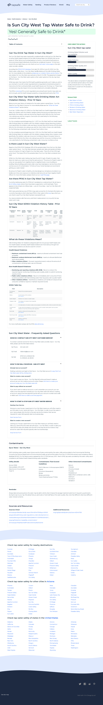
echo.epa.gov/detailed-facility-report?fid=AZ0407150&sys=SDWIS (28, 512)
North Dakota (54, 641)
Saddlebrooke (11, 577)
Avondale (10, 554)
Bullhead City (75, 597)
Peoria (9, 551)
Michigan (52, 633)
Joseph (9, 565)
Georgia (52, 626)
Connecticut (53, 624)
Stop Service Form (15, 432)
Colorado (31, 624)
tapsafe (15, 4)
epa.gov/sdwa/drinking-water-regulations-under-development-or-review (31, 515)
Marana (9, 575)
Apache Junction (34, 563)
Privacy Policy (24, 684)
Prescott (31, 565)
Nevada (9, 638)
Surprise (9, 549)
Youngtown (74, 549)
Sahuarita (53, 597)
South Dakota (33, 645)
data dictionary (39, 324)
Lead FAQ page (44, 175)
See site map (5, 694)
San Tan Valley (75, 563)
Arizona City (74, 568)
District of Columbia (13, 626)
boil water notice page (46, 64)
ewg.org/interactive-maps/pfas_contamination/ (23, 520)
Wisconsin (32, 650)
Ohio (72, 641)
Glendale (73, 551)
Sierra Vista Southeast (77, 609)
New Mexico (74, 638)
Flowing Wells (33, 611)
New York (10, 641)
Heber (52, 575)
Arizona (50, 581)
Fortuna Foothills (34, 604)
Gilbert (52, 561)
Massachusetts (33, 633)
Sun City (52, 549)
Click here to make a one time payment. (30, 395)
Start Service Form (15, 417)
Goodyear (32, 554)
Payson (31, 568)
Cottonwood (53, 570)
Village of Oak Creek (77, 570)
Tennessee (53, 645)
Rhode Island (75, 643)
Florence (10, 568)
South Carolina (11, 645)
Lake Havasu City (55, 595)
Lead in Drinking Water (76, 102)
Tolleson (52, 554)
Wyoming (53, 650)
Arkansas (73, 622)
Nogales (9, 604)
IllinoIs (30, 629)
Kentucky (32, 631)
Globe (73, 572)
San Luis (73, 602)
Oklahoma (10, 643)
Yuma (51, 590)
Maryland (10, 633)
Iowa (72, 629)
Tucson (31, 585)
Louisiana (52, 631)
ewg (49, 193)
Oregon (31, 643)
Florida (31, 626)
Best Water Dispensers (76, 112)
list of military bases (15, 184)
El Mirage (31, 549)
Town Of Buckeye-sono (14, 556)
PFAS (57, 93)
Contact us (11, 684)
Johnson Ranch (33, 572)
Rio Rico (31, 609)
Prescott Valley (54, 565)
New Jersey (53, 638)
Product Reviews (50, 5)
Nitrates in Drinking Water (77, 107)
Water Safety (27, 5)
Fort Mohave (53, 611)
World (61, 5)
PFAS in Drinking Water (77, 105)
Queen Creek (54, 563)
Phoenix (31, 556)
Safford (52, 606)
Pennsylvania (54, 643)
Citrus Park (32, 551)
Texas (72, 645)
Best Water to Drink (76, 100)
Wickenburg (53, 558)
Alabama (10, 622)
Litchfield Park (54, 551)
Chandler (31, 561)
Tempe (31, 558)
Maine (72, 631)
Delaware (74, 624)
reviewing (18, 91)
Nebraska (74, 636)
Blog (68, 5)
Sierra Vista (10, 597)
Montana (52, 636)
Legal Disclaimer (39, 684)
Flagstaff (31, 575)
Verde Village (11, 570)
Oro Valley (32, 577)
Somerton (74, 606)
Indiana (52, 629)
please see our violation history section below (45, 73)
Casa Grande (74, 565)
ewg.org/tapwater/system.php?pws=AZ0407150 (67, 512)
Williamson (53, 568)
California (10, 624)
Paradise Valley (75, 556)
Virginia (52, 648)
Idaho (9, 629)
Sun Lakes (74, 561)
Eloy (30, 570)
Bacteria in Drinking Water (78, 109)
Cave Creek (53, 556)
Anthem (73, 554)
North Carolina (33, 641)
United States (51, 618)
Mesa (72, 558)
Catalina (73, 575)
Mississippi (10, 636)
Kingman (31, 599)
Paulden (10, 572)
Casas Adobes (11, 595)
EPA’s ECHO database (24, 69)
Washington (74, 648)
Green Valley (32, 606)
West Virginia (11, 650)
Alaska (30, 622)
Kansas (9, 631)
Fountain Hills (11, 561)
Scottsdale (10, 558)
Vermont (31, 648)
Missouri (31, 636)
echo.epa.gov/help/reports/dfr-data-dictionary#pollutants (26, 522)
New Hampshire (33, 638)
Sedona (52, 572)
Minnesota (74, 633)
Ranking (38, 5)
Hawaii (73, 626)
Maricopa (10, 563)
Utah (8, 648)
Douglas (52, 609)
